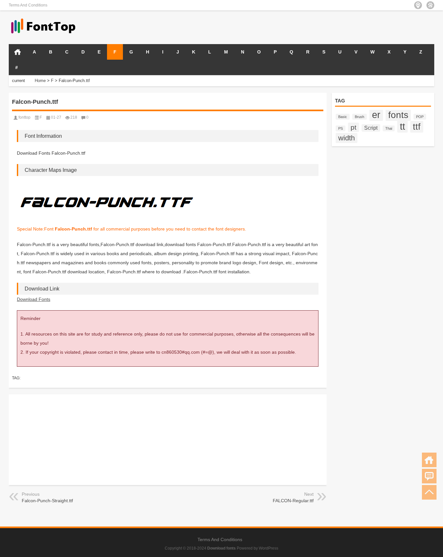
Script (370, 128)
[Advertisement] (358, 26)
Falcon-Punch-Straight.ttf (47, 500)
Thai (388, 128)
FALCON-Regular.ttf (293, 500)
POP (420, 117)
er (376, 115)
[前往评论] (429, 476)
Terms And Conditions (28, 5)
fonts (398, 115)
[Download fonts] (43, 19)
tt (402, 126)
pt (353, 127)
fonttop (24, 117)
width (346, 138)
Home (40, 80)
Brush (359, 117)
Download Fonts (33, 299)
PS (340, 128)
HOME (17, 52)
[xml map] (430, 5)
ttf (417, 127)
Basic (342, 117)
